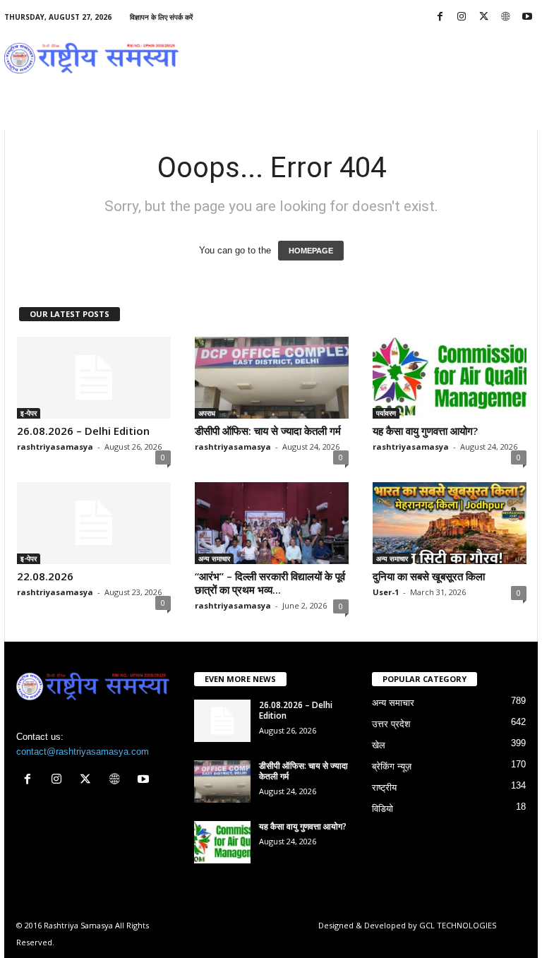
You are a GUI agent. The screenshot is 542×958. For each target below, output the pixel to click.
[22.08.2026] (94, 523)
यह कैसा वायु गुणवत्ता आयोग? (425, 431)
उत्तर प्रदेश (391, 724)
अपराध (206, 413)
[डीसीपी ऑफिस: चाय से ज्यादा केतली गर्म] (272, 378)
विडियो (382, 808)
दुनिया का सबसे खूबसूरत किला (429, 576)
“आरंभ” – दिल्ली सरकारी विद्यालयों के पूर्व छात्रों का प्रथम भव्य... (270, 583)
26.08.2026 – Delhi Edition (83, 431)
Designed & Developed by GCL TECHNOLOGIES (407, 925)
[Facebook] (439, 17)
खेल (378, 745)
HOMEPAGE (311, 250)
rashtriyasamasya (55, 446)
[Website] (505, 17)
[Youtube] (527, 17)
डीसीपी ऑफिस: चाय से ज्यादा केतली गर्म (268, 431)
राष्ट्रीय (384, 787)
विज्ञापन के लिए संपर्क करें (161, 17)
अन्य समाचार (214, 558)
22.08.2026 (45, 576)
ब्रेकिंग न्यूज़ (391, 766)
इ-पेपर (28, 413)
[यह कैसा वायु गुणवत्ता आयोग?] (449, 378)
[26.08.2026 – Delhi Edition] (94, 378)
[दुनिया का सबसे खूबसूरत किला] (449, 523)
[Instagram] (461, 17)
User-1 (386, 592)
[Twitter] (483, 17)
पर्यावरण (386, 413)
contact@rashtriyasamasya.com (82, 751)
